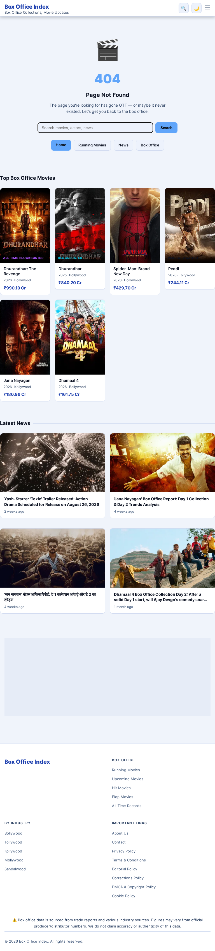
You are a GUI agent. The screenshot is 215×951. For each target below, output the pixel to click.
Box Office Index (36, 8)
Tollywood (13, 842)
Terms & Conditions (129, 860)
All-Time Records (126, 805)
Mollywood (14, 860)
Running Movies (92, 145)
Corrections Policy (128, 878)
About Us (120, 833)
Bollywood (13, 833)
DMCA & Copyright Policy (134, 887)
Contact (119, 842)
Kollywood (13, 851)
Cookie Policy (123, 896)
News (123, 145)
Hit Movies (121, 788)
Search (166, 128)
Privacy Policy (123, 851)
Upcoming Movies (127, 779)
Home (61, 144)
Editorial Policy (124, 869)
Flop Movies (122, 797)
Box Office (150, 145)
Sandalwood (15, 869)
